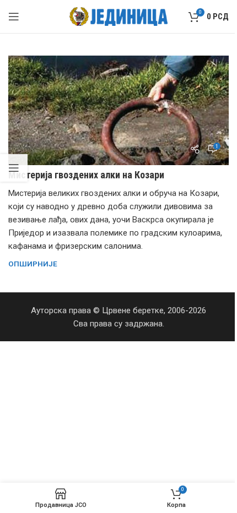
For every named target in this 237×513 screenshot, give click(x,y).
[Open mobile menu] (14, 17)
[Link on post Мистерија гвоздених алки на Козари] (118, 110)
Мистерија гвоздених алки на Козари (86, 175)
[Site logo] (118, 16)
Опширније (32, 263)
